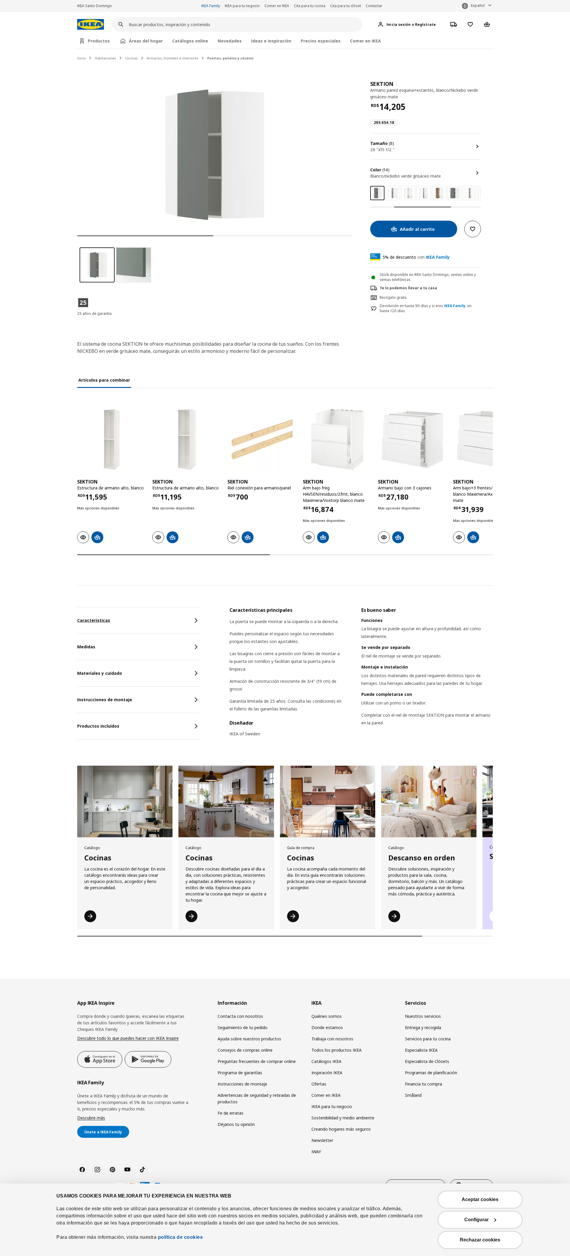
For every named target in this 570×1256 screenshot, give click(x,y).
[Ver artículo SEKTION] (111, 439)
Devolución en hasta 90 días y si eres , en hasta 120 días (425, 308)
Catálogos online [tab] (190, 41)
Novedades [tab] (230, 41)
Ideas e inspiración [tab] (271, 41)
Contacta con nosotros (240, 1016)
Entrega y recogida (423, 1027)
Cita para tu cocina (309, 5)
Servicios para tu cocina (428, 1039)
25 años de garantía (94, 313)
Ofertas (318, 1084)
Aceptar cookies (480, 1199)
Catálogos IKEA (326, 1061)
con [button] (416, 257)
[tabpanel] (361, 675)
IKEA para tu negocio (242, 5)
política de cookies (180, 1237)
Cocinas (131, 58)
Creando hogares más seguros (341, 1129)
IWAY (316, 1151)
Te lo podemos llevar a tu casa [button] (408, 287)
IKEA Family (210, 5)
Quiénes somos (326, 1016)
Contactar (374, 5)
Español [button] (477, 5)
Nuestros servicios (423, 1016)
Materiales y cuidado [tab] (99, 673)
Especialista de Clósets (427, 1061)
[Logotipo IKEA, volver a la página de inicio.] (90, 24)
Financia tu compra (423, 1084)
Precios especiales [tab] (321, 41)
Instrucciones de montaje (242, 1084)
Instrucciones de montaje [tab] (104, 699)
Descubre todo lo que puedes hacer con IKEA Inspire (128, 1038)
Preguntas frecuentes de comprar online (257, 1061)
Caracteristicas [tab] (93, 620)
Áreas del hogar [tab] (146, 41)
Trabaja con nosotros (332, 1039)
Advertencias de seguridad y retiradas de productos (257, 1098)
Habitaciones (105, 58)
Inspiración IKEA (326, 1072)
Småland (413, 1095)
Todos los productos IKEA (336, 1050)
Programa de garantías (240, 1072)
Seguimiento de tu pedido (242, 1027)
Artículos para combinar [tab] (104, 380)
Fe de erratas (230, 1113)
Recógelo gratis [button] (393, 297)
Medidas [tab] (86, 647)
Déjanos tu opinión (236, 1124)
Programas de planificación (431, 1072)
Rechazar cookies (480, 1239)
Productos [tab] (99, 41)
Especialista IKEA (421, 1050)
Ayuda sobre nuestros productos (249, 1039)
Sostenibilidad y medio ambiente (342, 1118)
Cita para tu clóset (345, 5)
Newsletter (322, 1140)
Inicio (81, 58)
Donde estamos (327, 1027)
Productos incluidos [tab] (98, 726)
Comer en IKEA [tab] (365, 41)
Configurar (476, 1219)
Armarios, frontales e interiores (172, 58)
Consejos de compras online (245, 1050)
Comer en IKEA (277, 5)
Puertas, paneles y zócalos (230, 58)
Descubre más (91, 1118)
